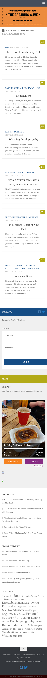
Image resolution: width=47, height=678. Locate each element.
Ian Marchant (9, 573)
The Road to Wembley (22, 629)
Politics (16, 172)
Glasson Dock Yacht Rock (29, 567)
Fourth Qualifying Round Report (17, 527)
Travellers (18, 132)
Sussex (5, 629)
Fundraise (12, 461)
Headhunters (23, 95)
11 (43, 167)
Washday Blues (23, 276)
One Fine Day (23, 561)
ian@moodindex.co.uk (32, 391)
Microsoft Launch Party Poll (23, 52)
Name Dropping (19, 217)
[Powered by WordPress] (15, 661)
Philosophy (29, 265)
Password (9, 347)
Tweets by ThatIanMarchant (13, 320)
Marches (7, 610)
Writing (7, 635)
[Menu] (43, 3)
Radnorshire (28, 172)
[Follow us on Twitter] (43, 311)
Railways (29, 88)
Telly (10, 629)
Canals (27, 596)
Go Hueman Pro (36, 661)
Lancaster (32, 606)
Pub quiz (38, 622)
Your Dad (33, 217)
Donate (34, 461)
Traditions (37, 628)
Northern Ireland (14, 88)
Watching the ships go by (23, 139)
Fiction (16, 607)
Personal (17, 265)
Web (7, 48)
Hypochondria (22, 607)
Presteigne (20, 268)
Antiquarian (7, 596)
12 (43, 260)
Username (9, 335)
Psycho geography (22, 621)
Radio (8, 132)
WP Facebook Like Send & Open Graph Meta (16, 676)
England (7, 606)
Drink (8, 172)
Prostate (5, 621)
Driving (35, 602)
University (17, 632)
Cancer (33, 596)
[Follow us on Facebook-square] (39, 311)
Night (6, 614)
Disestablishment (13, 602)
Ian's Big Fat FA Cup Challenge (18, 445)
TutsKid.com (38, 676)
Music (8, 217)
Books (8, 265)
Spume (39, 626)
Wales (26, 632)
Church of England (17, 599)
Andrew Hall (9, 551)
